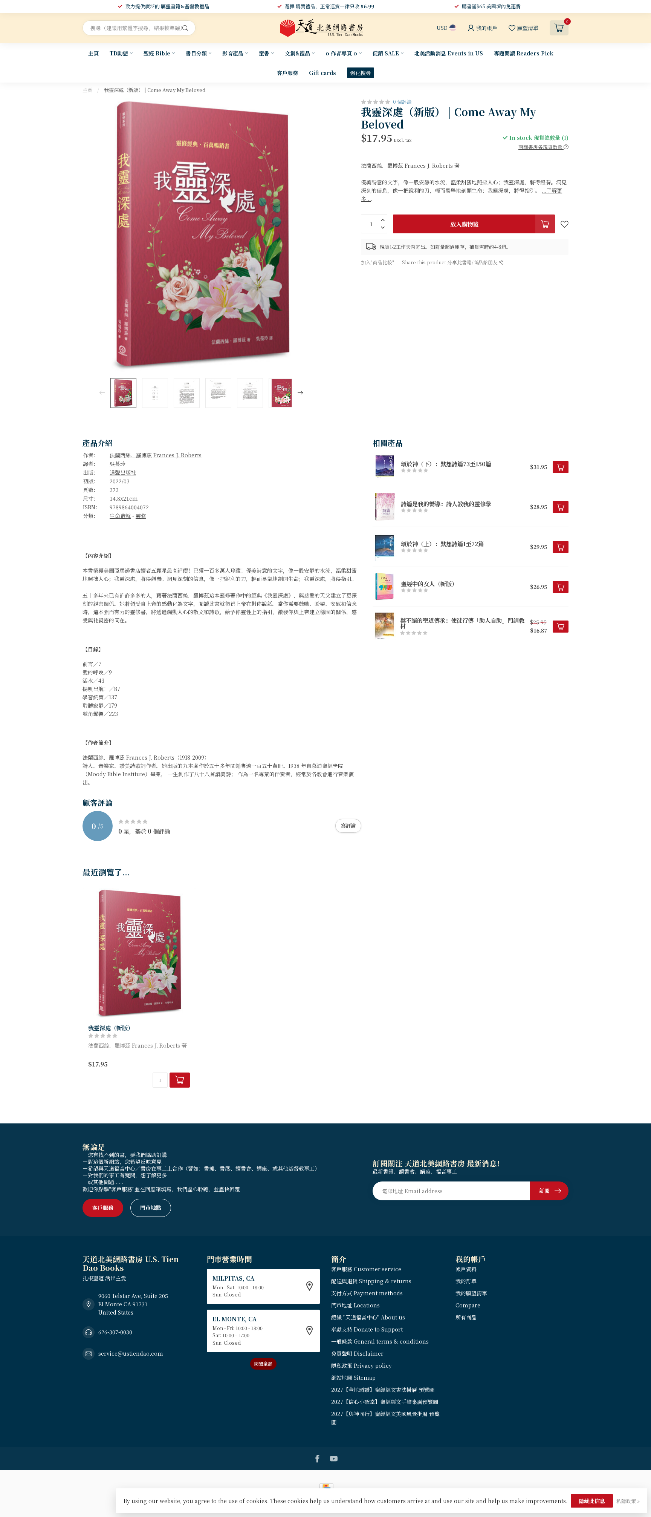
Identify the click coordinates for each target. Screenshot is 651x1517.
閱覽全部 (263, 1363)
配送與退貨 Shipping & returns (371, 1281)
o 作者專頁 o (341, 53)
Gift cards (322, 73)
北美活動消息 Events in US (448, 53)
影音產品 (232, 53)
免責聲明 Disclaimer (357, 1353)
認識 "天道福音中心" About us (368, 1317)
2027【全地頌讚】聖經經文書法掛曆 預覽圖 (382, 1389)
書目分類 (196, 53)
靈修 (141, 515)
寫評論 (348, 825)
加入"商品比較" (377, 262)
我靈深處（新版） (110, 1027)
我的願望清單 (471, 1293)
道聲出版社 (123, 472)
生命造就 (120, 515)
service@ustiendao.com (130, 1353)
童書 (264, 53)
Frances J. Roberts (177, 455)
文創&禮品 (297, 53)
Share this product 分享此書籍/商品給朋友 (450, 262)
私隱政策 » (628, 1501)
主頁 (93, 53)
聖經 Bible (157, 53)
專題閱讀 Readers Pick (523, 53)
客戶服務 (287, 73)
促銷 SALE (386, 53)
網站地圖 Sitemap (353, 1377)
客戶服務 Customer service (366, 1269)
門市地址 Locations (355, 1305)
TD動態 (119, 53)
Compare (467, 1305)
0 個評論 (402, 101)
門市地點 (150, 1207)
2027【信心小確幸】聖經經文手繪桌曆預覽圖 (384, 1401)
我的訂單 (466, 1281)
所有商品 (466, 1317)
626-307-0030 (115, 1332)
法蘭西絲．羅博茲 (131, 455)
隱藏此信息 (592, 1501)
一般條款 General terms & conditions (380, 1341)
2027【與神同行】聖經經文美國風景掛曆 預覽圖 (385, 1418)
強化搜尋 (360, 73)
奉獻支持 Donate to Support (367, 1329)
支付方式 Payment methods (367, 1293)
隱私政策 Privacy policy (361, 1365)
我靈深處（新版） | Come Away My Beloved (155, 89)
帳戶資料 (466, 1269)
